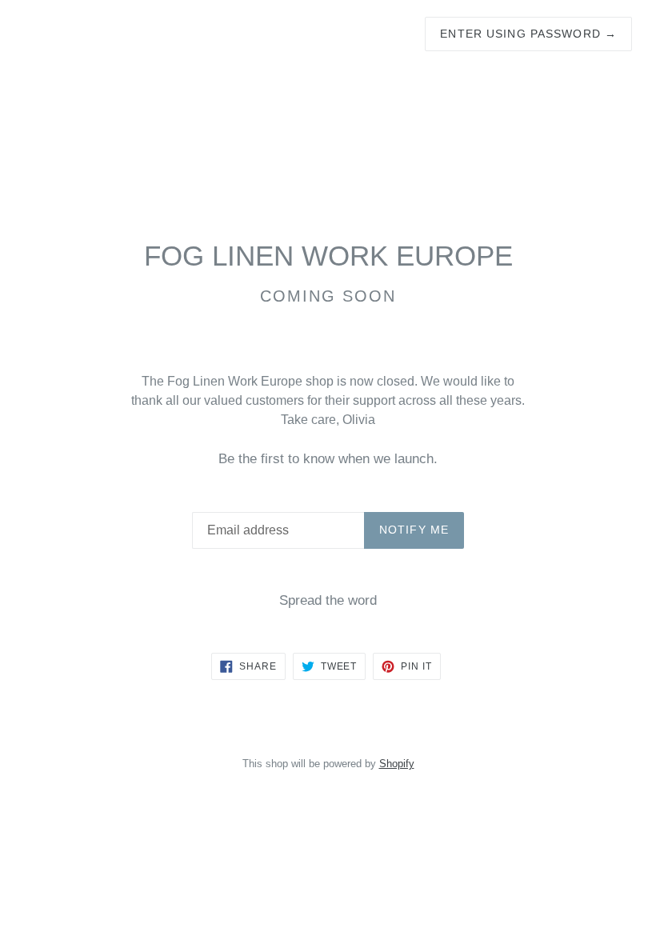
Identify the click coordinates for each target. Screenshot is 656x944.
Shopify (396, 764)
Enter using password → (528, 33)
